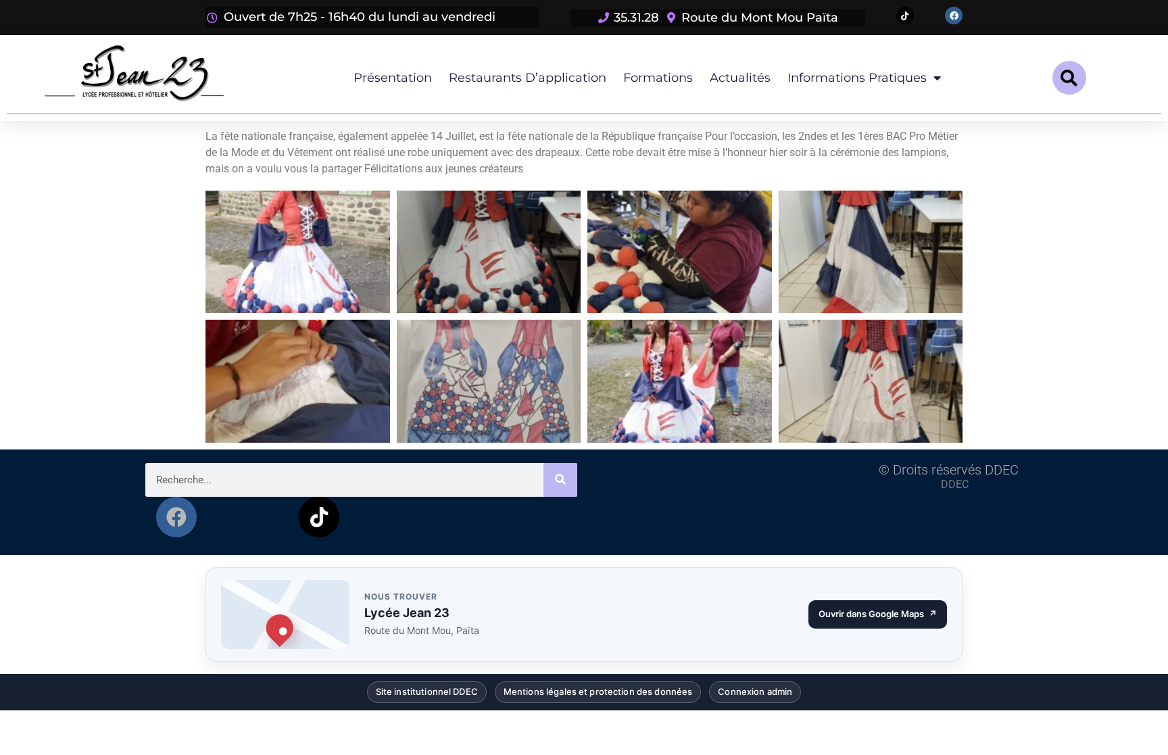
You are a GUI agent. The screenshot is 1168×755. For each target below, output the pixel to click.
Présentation (393, 77)
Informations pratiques (857, 77)
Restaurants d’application (527, 77)
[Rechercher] (560, 480)
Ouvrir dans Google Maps (883, 610)
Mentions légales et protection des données (598, 689)
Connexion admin (755, 689)
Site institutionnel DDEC (427, 689)
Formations (658, 77)
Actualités (740, 77)
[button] (1069, 78)
